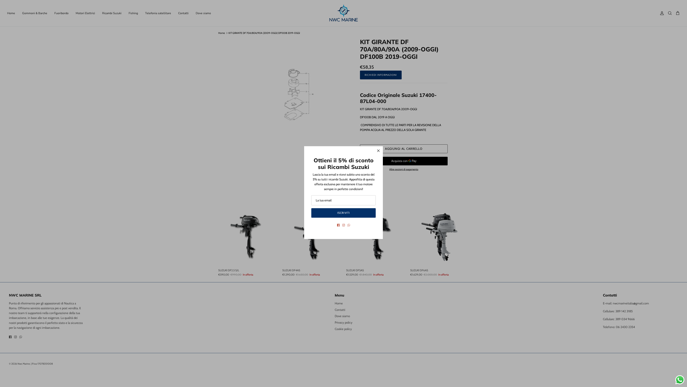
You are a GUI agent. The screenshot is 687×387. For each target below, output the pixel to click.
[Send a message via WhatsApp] (679, 379)
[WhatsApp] (348, 225)
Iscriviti (343, 212)
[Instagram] (343, 225)
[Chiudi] (378, 151)
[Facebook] (338, 225)
